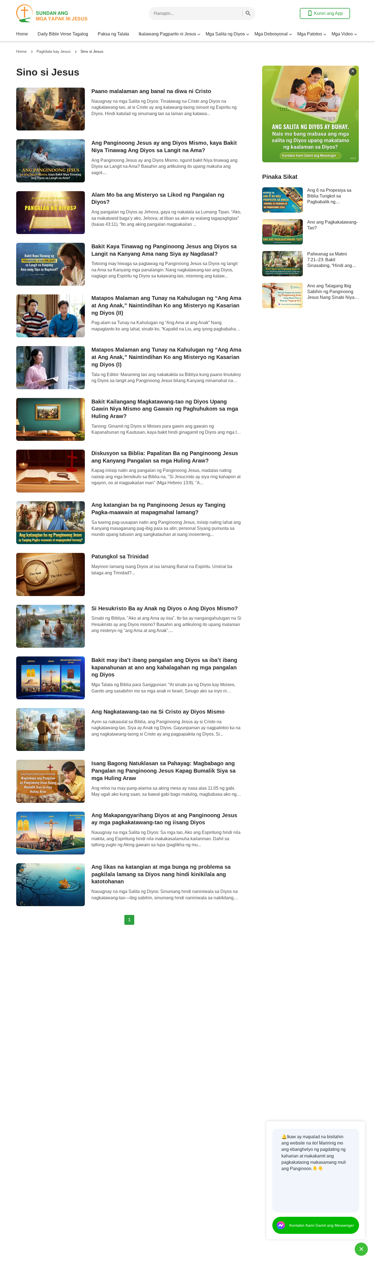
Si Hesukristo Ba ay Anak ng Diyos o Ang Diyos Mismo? (164, 608)
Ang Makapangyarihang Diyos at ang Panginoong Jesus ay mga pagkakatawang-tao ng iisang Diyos (164, 819)
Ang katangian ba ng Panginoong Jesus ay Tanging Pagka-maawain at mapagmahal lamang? (158, 508)
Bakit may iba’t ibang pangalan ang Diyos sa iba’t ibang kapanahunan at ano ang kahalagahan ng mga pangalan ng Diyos (164, 667)
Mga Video (342, 34)
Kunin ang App (328, 13)
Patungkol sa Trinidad (120, 556)
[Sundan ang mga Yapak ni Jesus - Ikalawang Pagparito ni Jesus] (60, 13)
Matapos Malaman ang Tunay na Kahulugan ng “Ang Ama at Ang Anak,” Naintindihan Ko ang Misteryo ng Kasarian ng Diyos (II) (166, 305)
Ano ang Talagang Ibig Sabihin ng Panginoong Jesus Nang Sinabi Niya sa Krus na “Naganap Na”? (330, 297)
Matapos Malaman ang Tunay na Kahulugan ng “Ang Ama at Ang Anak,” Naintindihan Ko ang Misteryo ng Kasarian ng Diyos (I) (166, 357)
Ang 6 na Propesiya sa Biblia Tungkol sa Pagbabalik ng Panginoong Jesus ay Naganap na (329, 202)
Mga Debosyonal (271, 34)
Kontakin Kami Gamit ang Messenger (321, 1225)
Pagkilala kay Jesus (54, 51)
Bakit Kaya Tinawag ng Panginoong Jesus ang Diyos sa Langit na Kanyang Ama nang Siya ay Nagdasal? (164, 250)
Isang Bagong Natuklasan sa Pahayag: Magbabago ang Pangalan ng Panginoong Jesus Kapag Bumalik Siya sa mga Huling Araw (163, 770)
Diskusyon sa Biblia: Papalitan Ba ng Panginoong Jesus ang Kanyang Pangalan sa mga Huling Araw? (164, 457)
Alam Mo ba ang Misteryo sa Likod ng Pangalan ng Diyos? (157, 198)
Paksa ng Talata (113, 34)
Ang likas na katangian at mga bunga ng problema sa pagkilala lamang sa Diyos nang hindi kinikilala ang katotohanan (161, 874)
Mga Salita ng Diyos (225, 34)
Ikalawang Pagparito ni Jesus (167, 34)
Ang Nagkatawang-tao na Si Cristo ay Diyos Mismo (158, 712)
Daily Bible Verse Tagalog (63, 34)
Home (22, 34)
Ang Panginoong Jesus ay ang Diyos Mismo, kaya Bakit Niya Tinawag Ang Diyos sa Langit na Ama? (164, 146)
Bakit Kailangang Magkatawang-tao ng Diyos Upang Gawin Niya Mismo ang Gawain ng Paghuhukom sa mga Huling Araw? (164, 409)
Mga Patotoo (309, 34)
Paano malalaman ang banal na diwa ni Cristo (151, 91)
